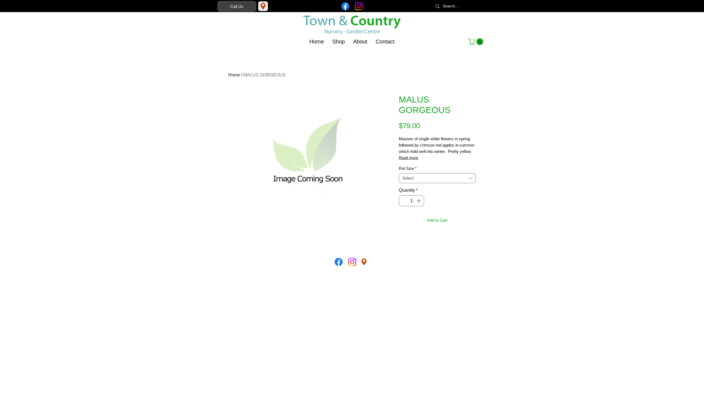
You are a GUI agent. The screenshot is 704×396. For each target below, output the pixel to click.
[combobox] (437, 178)
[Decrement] (403, 201)
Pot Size (408, 168)
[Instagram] (358, 6)
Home (234, 75)
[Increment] (419, 201)
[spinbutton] (411, 201)
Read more (408, 157)
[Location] (263, 6)
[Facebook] (345, 6)
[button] (476, 41)
